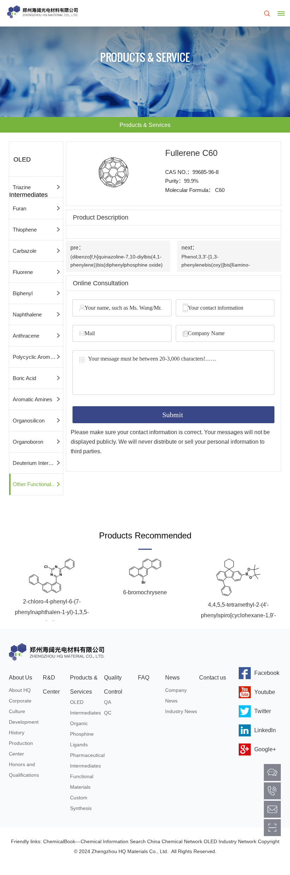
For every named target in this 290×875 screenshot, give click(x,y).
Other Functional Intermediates (38, 484)
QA (107, 702)
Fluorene (23, 272)
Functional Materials (81, 782)
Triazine (22, 187)
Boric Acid (24, 378)
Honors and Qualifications (24, 770)
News (172, 678)
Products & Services (84, 680)
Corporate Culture (20, 706)
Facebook (266, 673)
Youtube (264, 692)
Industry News (181, 711)
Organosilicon (29, 421)
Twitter (262, 711)
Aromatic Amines (32, 399)
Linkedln (265, 730)
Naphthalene (27, 314)
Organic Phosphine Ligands (82, 734)
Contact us (212, 678)
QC (107, 713)
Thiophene (25, 230)
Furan (19, 208)
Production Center (21, 748)
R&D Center (51, 680)
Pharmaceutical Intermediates (87, 760)
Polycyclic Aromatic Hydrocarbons (38, 357)
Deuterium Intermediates (38, 463)
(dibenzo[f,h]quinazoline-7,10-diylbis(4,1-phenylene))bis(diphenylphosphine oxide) (116, 261)
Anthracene (26, 336)
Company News (176, 695)
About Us (20, 678)
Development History (24, 727)
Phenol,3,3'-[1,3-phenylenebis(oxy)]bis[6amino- (215, 261)
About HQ (20, 690)
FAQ (143, 678)
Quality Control (113, 680)
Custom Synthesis (81, 803)
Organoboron (28, 442)
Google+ (265, 749)
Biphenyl (23, 293)
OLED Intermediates (85, 707)
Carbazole (24, 251)
